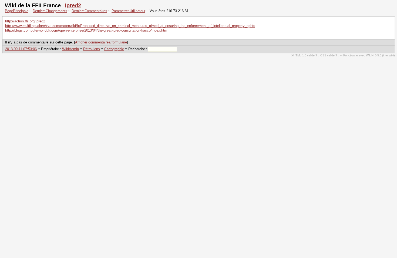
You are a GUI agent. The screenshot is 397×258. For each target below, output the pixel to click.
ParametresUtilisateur (128, 11)
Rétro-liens (91, 49)
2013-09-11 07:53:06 (21, 49)
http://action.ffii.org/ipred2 (25, 21)
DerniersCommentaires (89, 11)
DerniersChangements (50, 11)
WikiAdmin (70, 49)
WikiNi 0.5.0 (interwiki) (380, 55)
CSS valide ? (328, 55)
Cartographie (114, 49)
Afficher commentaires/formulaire (101, 42)
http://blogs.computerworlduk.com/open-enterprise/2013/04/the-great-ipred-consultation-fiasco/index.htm (86, 30)
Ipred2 (73, 5)
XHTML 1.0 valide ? (304, 55)
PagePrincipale (16, 11)
